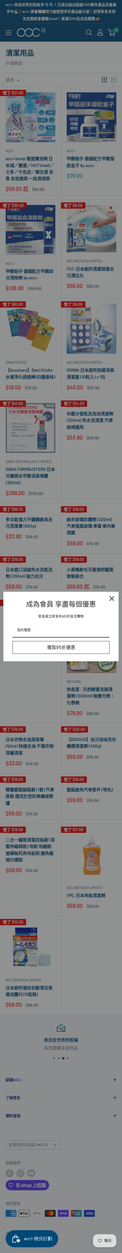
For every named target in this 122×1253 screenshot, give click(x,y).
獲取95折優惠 (61, 647)
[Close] (112, 598)
